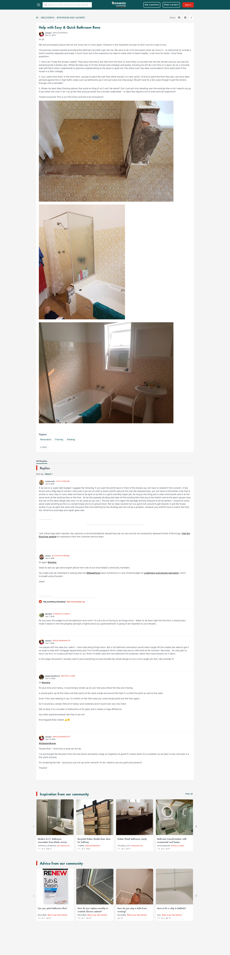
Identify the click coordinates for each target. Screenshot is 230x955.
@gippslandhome (47, 743)
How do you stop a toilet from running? (132, 910)
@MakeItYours (93, 573)
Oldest (48, 474)
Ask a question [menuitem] (152, 5)
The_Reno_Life (123, 846)
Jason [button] (48, 556)
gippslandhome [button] (52, 676)
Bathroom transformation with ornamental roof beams (171, 840)
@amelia (52, 562)
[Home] (37, 18)
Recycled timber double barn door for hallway (94, 840)
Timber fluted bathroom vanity (132, 838)
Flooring (59, 440)
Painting (71, 440)
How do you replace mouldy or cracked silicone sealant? (93, 910)
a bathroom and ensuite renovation (161, 573)
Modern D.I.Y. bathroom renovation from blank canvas (52, 840)
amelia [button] (48, 33)
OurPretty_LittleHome (47, 846)
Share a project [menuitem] (171, 5)
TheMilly (81, 846)
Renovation (45, 440)
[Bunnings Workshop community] (119, 4)
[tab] (42, 461)
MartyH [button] (48, 614)
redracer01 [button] (50, 481)
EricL (159, 915)
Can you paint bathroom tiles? (52, 908)
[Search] (45, 4)
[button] (41, 34)
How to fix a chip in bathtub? (171, 908)
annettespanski (163, 846)
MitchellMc (42, 915)
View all (189, 794)
